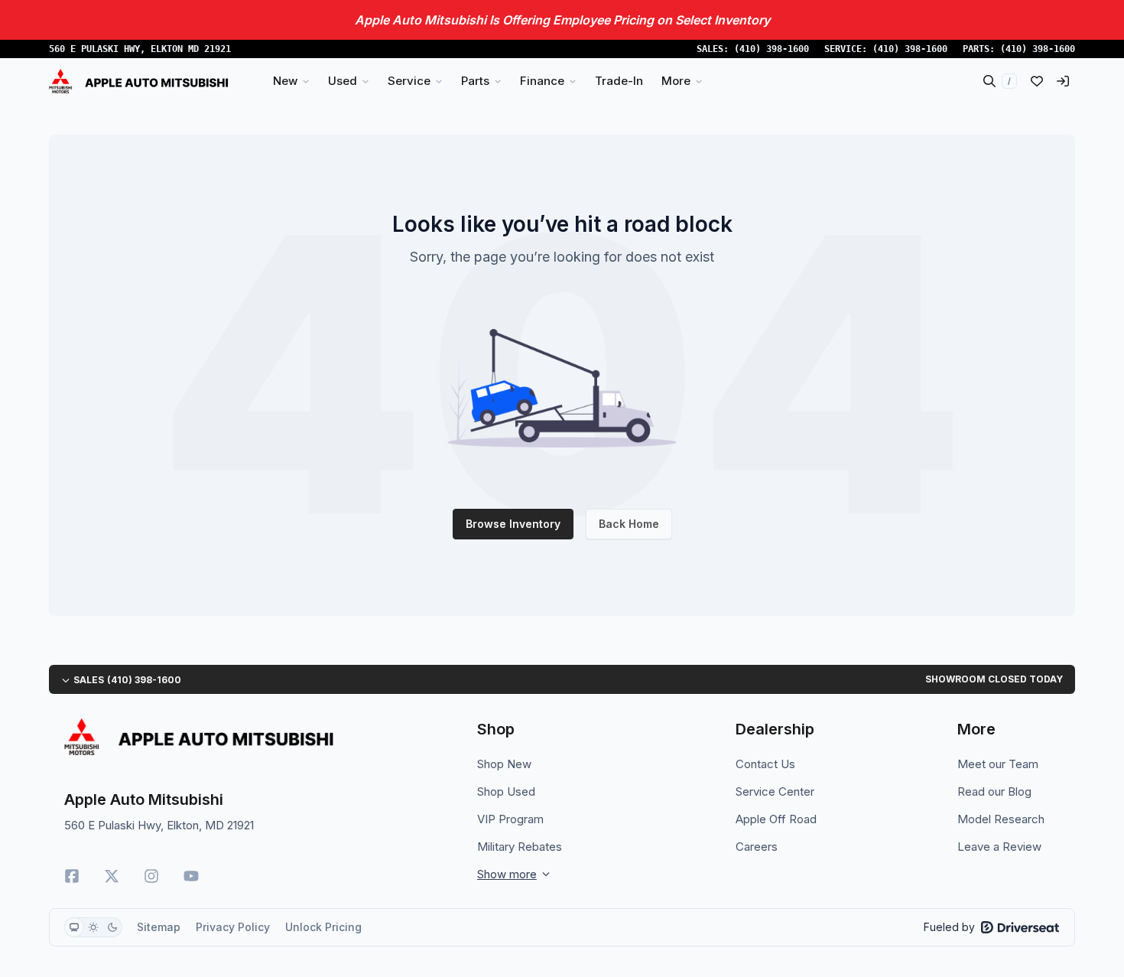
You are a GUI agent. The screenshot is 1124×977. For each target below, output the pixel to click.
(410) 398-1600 (771, 49)
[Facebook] (72, 876)
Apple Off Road (776, 819)
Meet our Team (997, 764)
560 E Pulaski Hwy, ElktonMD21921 (140, 49)
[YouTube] (191, 876)
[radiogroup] (93, 927)
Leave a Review (999, 846)
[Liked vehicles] (1037, 81)
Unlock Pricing (323, 926)
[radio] (74, 927)
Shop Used (506, 791)
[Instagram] (151, 876)
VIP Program (510, 819)
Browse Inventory (513, 523)
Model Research (1000, 819)
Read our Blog (994, 791)
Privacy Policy (233, 926)
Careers (757, 846)
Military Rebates (519, 846)
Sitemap (158, 926)
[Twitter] (111, 876)
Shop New (504, 764)
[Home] (139, 81)
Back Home (629, 523)
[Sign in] (1063, 81)
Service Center (775, 791)
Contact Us (765, 764)
